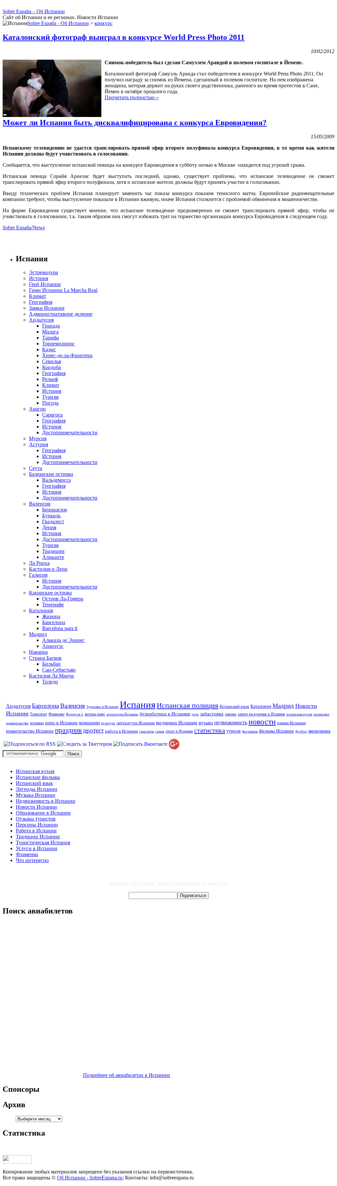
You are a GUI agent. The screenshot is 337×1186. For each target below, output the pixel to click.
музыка (205, 722)
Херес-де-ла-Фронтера (67, 355)
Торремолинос (58, 343)
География (40, 302)
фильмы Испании (276, 731)
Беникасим (54, 509)
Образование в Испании (43, 813)
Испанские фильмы (38, 777)
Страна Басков (45, 658)
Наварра (38, 652)
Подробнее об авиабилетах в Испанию (126, 1075)
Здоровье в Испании (102, 707)
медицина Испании (176, 722)
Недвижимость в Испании (45, 801)
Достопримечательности (69, 432)
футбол (301, 731)
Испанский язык (234, 706)
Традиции (53, 551)
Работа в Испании (36, 830)
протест (93, 730)
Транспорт (38, 714)
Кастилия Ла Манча (51, 676)
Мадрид (38, 634)
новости (262, 721)
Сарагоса (52, 415)
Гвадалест (53, 521)
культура (108, 723)
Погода (50, 403)
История (38, 278)
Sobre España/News (24, 227)
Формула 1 (74, 714)
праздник (68, 730)
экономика (319, 731)
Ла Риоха (39, 563)
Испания (137, 704)
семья (159, 731)
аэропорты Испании (122, 714)
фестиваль (250, 731)
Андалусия (41, 320)
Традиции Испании (38, 836)
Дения (49, 527)
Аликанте (53, 557)
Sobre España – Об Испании (34, 11)
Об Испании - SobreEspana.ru (89, 1177)
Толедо (50, 681)
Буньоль (51, 515)
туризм (233, 731)
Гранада (51, 326)
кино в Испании (61, 722)
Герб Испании (45, 284)
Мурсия (37, 438)
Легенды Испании (36, 789)
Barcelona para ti (59, 628)
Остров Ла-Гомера (62, 598)
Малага (50, 331)
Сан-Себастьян (59, 670)
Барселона (53, 622)
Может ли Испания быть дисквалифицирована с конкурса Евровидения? (135, 122)
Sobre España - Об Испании (58, 23)
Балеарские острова (51, 474)
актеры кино (95, 714)
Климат (37, 296)
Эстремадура (43, 272)
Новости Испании (36, 807)
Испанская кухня (35, 771)
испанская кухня (299, 714)
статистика (209, 730)
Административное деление (60, 314)
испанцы (37, 723)
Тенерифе (53, 604)
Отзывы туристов (36, 819)
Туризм (50, 397)
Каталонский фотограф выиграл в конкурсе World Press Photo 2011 (124, 37)
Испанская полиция (187, 705)
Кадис (49, 349)
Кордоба (51, 367)
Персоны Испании (37, 824)
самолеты (146, 731)
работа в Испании (121, 731)
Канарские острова (50, 592)
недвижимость (230, 723)
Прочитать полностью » (132, 97)
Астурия (38, 444)
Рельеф (50, 379)
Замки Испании (47, 308)
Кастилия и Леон (48, 569)
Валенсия (39, 503)
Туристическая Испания (43, 842)
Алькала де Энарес (63, 640)
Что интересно (32, 860)
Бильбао (51, 664)
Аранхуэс (53, 646)
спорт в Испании (179, 731)
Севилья (51, 361)
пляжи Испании (291, 722)
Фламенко (56, 714)
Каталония (41, 610)
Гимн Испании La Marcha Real (63, 290)
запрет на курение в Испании (261, 714)
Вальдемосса (56, 480)
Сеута (35, 468)
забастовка (211, 713)
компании (89, 722)
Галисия (38, 575)
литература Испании (136, 722)
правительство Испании (30, 731)
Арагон (37, 409)
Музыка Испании (35, 795)
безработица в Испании (165, 713)
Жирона (51, 616)
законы (230, 714)
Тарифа (50, 337)
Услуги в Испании (36, 848)
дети (195, 714)
